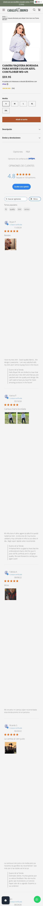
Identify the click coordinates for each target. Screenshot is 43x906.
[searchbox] (15, 199)
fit (6, 209)
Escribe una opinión (21, 187)
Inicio (4, 16)
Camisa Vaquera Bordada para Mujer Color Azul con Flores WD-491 (20, 19)
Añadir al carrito (21, 119)
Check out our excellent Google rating (16, 2)
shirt (19, 209)
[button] (10, 244)
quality (12, 209)
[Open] (6, 900)
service (26, 209)
